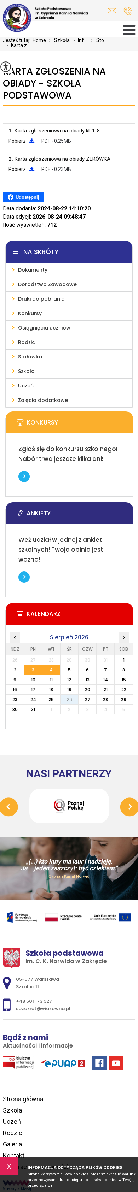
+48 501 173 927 (127, 11)
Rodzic (12, 1133)
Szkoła (59, 40)
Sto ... (99, 40)
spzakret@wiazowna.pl (114, 10)
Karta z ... (18, 45)
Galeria (12, 1144)
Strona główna (23, 1099)
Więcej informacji (24, 476)
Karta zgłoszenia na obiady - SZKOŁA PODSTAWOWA (54, 83)
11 (51, 680)
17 (33, 690)
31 (33, 709)
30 (15, 709)
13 (88, 680)
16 (15, 690)
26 (69, 699)
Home (39, 40)
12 (69, 680)
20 (87, 690)
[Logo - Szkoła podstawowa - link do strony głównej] (45, 18)
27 (87, 699)
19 (69, 690)
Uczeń (12, 1121)
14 (105, 680)
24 (33, 699)
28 (105, 699)
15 (124, 680)
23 (14, 699)
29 (123, 699)
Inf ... (80, 40)
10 (33, 680)
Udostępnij (27, 197)
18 (51, 690)
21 (106, 690)
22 (123, 690)
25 (51, 699)
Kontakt (13, 1155)
